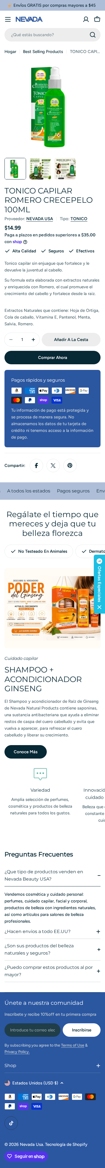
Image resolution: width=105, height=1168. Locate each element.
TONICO (79, 218)
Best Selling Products (43, 51)
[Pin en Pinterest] (70, 465)
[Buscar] (92, 34)
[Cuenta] (86, 19)
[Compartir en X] (53, 465)
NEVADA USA (39, 218)
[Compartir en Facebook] (36, 465)
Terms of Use (72, 1045)
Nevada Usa (31, 1144)
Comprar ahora (52, 357)
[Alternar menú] (7, 19)
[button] (99, 584)
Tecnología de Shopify (66, 1144)
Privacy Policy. (17, 1051)
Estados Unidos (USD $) (35, 1083)
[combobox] (52, 35)
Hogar (10, 51)
